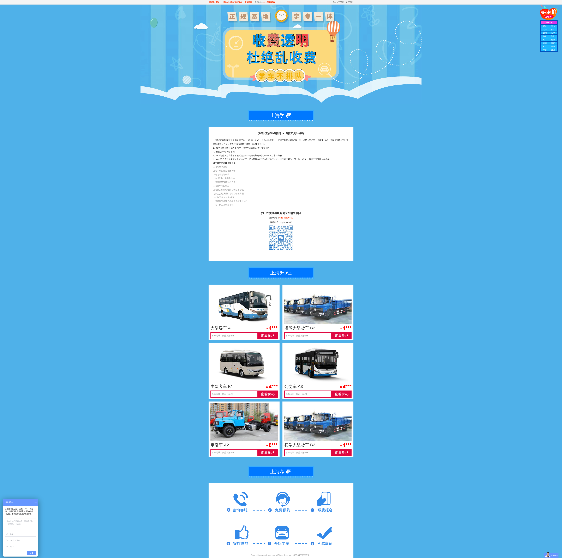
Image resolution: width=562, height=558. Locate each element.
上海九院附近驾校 (221, 174)
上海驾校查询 (214, 2)
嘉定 (553, 43)
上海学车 (248, 2)
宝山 (553, 26)
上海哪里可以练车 (221, 186)
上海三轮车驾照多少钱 (223, 205)
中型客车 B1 (221, 386)
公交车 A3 (293, 386)
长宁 (553, 33)
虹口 (545, 40)
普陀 (545, 33)
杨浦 (553, 40)
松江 (545, 46)
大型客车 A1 (221, 328)
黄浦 (545, 43)
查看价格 (268, 336)
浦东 (545, 26)
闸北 (553, 36)
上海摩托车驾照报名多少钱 (225, 182)
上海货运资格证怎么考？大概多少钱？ (230, 201)
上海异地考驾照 (220, 167)
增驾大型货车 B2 (299, 328)
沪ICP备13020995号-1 (302, 555)
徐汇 (553, 30)
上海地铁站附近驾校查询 (232, 2)
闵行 (545, 30)
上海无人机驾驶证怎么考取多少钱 (228, 190)
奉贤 (545, 50)
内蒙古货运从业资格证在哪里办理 (228, 193)
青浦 (553, 46)
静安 (545, 36)
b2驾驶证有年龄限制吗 (223, 197)
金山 (553, 50)
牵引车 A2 (219, 445)
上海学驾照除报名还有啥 (224, 171)
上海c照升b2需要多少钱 (224, 178)
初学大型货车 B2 (299, 445)
